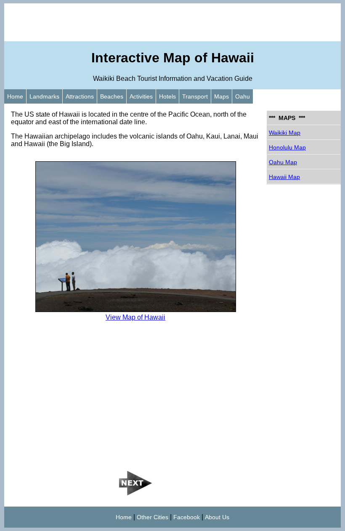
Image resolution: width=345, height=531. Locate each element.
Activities (141, 96)
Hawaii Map (284, 176)
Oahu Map (283, 162)
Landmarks (44, 96)
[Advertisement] (172, 22)
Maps (221, 96)
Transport (195, 96)
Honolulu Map (287, 147)
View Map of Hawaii (135, 317)
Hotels (167, 96)
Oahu (242, 96)
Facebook (186, 517)
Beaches (111, 96)
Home (15, 96)
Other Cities (152, 517)
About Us (217, 517)
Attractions (80, 96)
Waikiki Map (284, 132)
